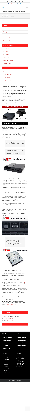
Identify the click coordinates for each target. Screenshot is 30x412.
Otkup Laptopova (7, 74)
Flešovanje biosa (7, 40)
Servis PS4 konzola (8, 51)
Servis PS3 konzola (11, 304)
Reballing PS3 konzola (8, 60)
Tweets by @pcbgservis (8, 327)
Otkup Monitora (7, 80)
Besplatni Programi (8, 35)
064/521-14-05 (9, 320)
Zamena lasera (7, 63)
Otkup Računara (7, 77)
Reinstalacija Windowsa (9, 29)
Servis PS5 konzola (7, 54)
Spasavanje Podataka (8, 38)
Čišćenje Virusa (7, 32)
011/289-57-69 (9, 319)
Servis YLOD (6, 57)
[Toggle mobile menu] (27, 7)
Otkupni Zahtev (7, 71)
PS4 (24, 282)
